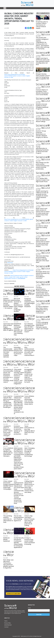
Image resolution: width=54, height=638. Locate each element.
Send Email (10, 262)
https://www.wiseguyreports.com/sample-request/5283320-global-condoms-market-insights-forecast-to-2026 (17, 76)
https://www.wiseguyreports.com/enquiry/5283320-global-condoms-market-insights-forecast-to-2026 (18, 220)
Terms (5, 621)
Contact (6, 627)
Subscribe (38, 614)
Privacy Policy (7, 623)
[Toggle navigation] (4, 8)
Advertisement (8, 625)
